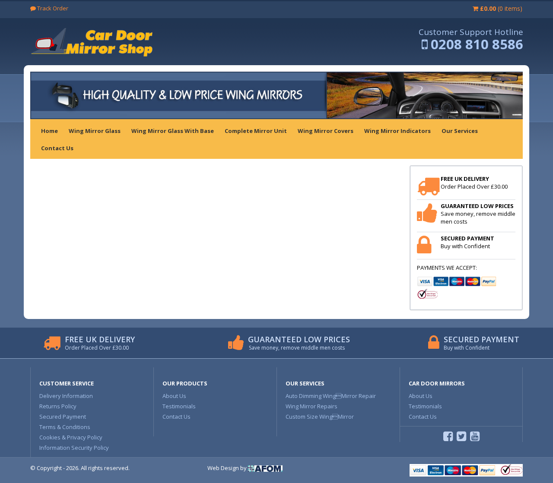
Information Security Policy (74, 447)
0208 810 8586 (477, 44)
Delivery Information (66, 396)
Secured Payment (62, 416)
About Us (174, 396)
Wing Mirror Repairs (311, 406)
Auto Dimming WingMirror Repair (331, 396)
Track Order (52, 8)
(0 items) (501, 8)
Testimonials (179, 406)
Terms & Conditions (64, 427)
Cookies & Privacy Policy (70, 437)
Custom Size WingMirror (320, 416)
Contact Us (176, 416)
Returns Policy (57, 406)
